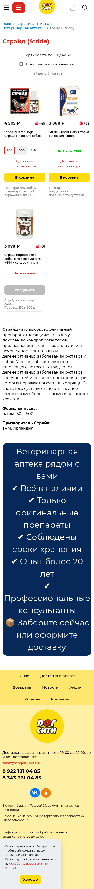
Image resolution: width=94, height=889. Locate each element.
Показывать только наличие (51, 64)
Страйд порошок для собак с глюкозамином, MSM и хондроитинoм (22, 258)
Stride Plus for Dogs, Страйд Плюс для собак (22, 134)
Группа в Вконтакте (35, 793)
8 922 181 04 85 (21, 771)
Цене (61, 55)
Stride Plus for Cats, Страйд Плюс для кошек (69, 134)
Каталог (18, 7)
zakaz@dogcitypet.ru (20, 763)
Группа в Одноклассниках (46, 793)
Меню (6, 7)
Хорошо (30, 879)
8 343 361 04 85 (21, 778)
